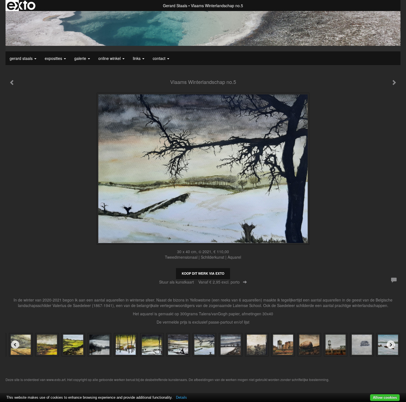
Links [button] (137, 58)
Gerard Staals (175, 5)
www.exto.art (55, 379)
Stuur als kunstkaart (199, 282)
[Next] (391, 344)
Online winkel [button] (110, 58)
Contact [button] (160, 58)
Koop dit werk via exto (203, 273)
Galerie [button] (80, 58)
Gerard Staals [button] (22, 58)
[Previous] (15, 344)
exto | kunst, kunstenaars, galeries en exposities (21, 5)
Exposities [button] (54, 58)
